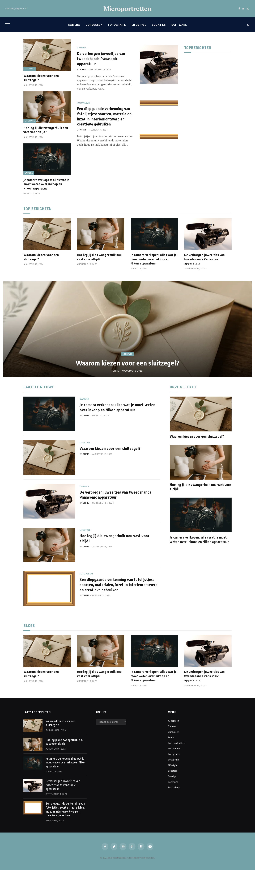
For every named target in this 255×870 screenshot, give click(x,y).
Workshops (174, 787)
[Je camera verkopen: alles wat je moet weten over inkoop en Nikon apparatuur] (47, 159)
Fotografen (174, 754)
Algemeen (173, 720)
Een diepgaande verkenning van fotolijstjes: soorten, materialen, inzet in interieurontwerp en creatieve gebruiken (105, 116)
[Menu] (7, 25)
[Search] (248, 25)
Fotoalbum (83, 103)
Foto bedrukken (176, 743)
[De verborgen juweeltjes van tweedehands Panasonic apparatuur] (159, 64)
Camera (74, 24)
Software (179, 24)
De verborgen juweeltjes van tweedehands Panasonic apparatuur (101, 58)
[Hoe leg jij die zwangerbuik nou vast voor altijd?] (47, 107)
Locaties (159, 24)
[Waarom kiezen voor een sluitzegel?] (47, 55)
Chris (83, 69)
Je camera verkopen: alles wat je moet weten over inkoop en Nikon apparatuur (46, 184)
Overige (172, 776)
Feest (171, 737)
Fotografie (117, 24)
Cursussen (94, 24)
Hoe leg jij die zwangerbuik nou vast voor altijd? (45, 130)
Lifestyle (138, 24)
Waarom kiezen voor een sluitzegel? (41, 78)
